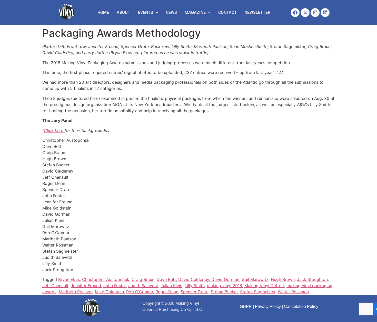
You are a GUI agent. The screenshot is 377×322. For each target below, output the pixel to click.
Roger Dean (166, 291)
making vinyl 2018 (224, 285)
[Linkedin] (325, 12)
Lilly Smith (195, 285)
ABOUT (123, 12)
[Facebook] (295, 12)
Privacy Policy (268, 306)
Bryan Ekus (69, 279)
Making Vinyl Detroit (264, 285)
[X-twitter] (305, 12)
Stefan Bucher (224, 291)
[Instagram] (315, 12)
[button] (148, 12)
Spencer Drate (195, 291)
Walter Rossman (293, 291)
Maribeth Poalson (76, 291)
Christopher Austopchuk (105, 279)
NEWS (171, 12)
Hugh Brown (283, 279)
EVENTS (145, 12)
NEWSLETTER (257, 12)
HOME (103, 12)
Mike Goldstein (109, 291)
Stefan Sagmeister (257, 291)
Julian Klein (171, 285)
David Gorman (225, 279)
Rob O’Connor (139, 291)
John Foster (114, 285)
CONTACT (227, 12)
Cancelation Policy (301, 306)
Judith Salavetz (143, 285)
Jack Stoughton (312, 279)
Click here (54, 130)
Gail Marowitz (255, 279)
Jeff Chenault (55, 285)
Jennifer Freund (86, 285)
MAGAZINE (195, 12)
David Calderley (193, 279)
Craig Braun (143, 279)
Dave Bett (166, 279)
